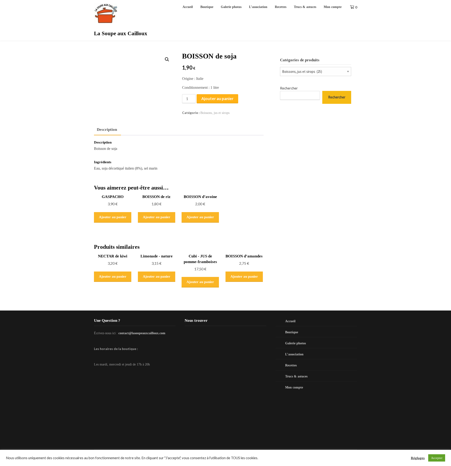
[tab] (107, 129)
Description (107, 129)
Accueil (188, 7)
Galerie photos (231, 7)
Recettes (280, 7)
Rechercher (289, 88)
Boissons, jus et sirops (214, 113)
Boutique (206, 7)
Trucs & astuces (305, 7)
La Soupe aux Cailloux (120, 33)
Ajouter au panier (217, 98)
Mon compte (333, 7)
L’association (258, 7)
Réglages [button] (418, 458)
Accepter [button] (436, 458)
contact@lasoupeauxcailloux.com (141, 333)
